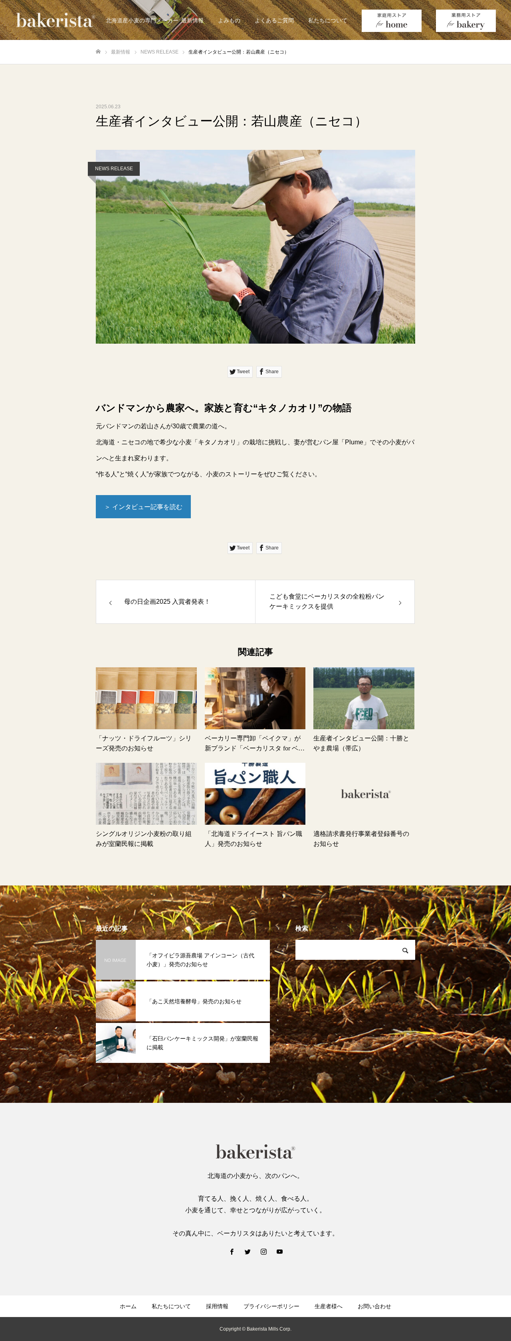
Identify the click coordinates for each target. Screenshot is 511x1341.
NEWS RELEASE (114, 168)
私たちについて (327, 20)
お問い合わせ (374, 1306)
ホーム (128, 1306)
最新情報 (192, 20)
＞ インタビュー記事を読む (143, 506)
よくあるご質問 (274, 20)
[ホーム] (98, 51)
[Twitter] (248, 1251)
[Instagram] (263, 1251)
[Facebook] (232, 1251)
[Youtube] (279, 1251)
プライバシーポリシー (271, 1306)
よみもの (229, 20)
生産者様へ (329, 1306)
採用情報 (217, 1306)
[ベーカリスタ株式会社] (56, 20)
